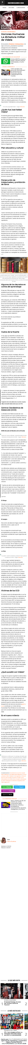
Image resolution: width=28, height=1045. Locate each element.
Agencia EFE (7, 782)
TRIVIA (4, 7)
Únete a (7, 787)
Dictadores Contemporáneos (8, 31)
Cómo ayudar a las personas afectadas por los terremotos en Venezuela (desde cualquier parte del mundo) (18, 72)
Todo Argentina (17, 776)
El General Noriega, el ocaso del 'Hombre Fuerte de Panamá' (12, 1003)
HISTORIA (11, 7)
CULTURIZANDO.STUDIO (18, 1039)
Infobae (11, 776)
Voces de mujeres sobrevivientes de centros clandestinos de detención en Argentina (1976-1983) (13, 780)
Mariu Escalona (11, 841)
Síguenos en (8, 790)
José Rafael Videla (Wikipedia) (16, 774)
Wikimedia (22, 106)
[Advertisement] (14, 914)
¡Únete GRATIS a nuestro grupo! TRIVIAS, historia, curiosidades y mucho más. (18, 61)
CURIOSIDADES (21, 7)
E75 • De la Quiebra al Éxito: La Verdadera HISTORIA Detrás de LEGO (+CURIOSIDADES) (13, 1034)
